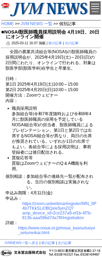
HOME (7, 23)
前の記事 (55, 43)
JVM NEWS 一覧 (36, 23)
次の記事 (71, 43)
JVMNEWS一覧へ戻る (21, 243)
